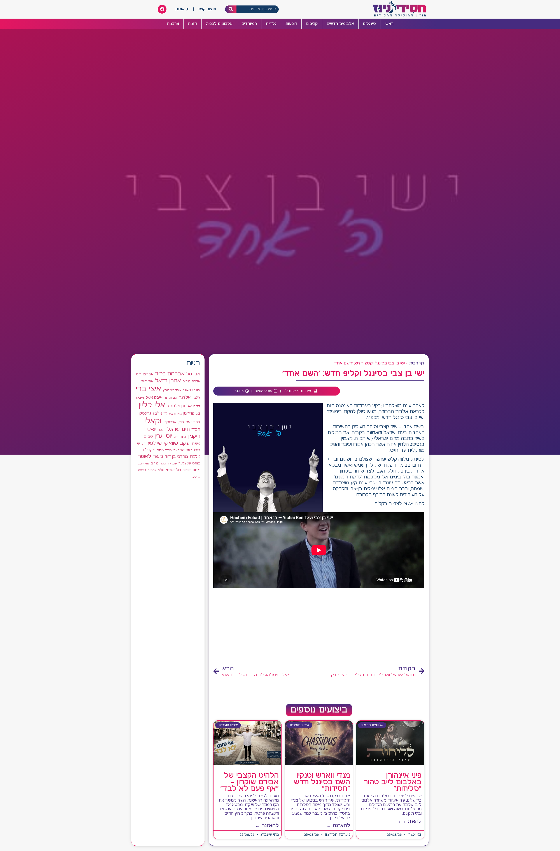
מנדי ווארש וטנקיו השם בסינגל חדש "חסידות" (322, 782)
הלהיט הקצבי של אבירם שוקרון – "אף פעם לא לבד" (249, 782)
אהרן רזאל (168, 381)
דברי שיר (193, 422)
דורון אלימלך (174, 422)
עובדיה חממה (168, 463)
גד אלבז (160, 413)
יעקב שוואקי (177, 443)
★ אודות (182, 9)
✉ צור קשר (207, 9)
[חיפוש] (231, 9)
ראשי (389, 24)
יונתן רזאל (180, 437)
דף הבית (416, 363)
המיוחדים (249, 24)
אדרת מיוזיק (191, 381)
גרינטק (145, 413)
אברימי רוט (144, 374)
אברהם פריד (170, 374)
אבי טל (193, 374)
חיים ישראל (178, 429)
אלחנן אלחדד (179, 406)
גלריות (271, 24)
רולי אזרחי (173, 470)
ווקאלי (153, 421)
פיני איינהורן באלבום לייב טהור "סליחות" (393, 782)
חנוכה (162, 430)
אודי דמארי (191, 390)
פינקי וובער (142, 463)
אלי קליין (152, 405)
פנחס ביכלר (191, 470)
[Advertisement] (318, 627)
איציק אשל (154, 397)
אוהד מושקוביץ (172, 390)
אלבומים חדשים (340, 24)
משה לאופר (150, 456)
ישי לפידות (152, 443)
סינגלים (369, 24)
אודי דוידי (147, 381)
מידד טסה (164, 450)
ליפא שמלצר (182, 450)
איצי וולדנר (170, 397)
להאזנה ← (410, 821)
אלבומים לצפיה (219, 24)
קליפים (312, 24)
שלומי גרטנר (156, 470)
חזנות (192, 24)
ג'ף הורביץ (175, 413)
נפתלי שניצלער (189, 463)
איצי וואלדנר (189, 397)
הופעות (291, 24)
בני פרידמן (191, 413)
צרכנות (173, 24)
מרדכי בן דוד (176, 457)
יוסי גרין (163, 436)
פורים (154, 463)
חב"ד (195, 430)
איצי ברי (148, 389)
